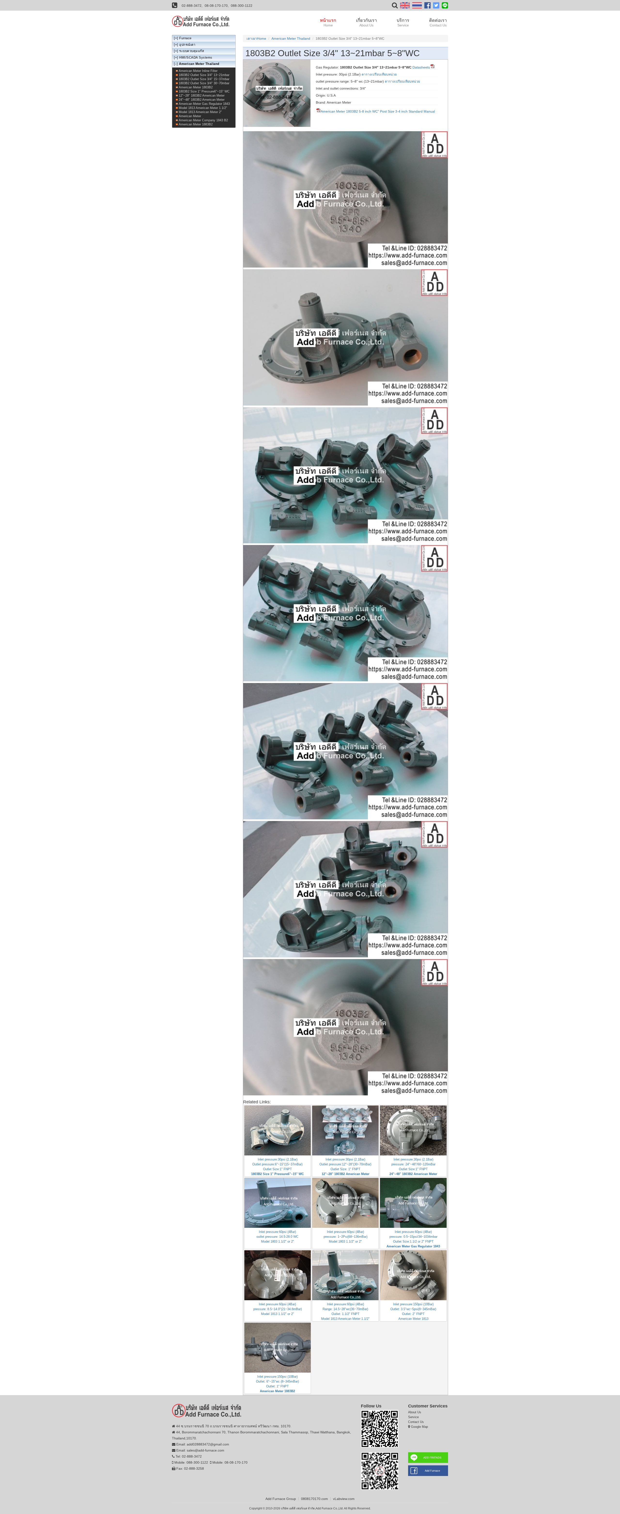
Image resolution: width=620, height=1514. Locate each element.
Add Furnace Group (280, 1499)
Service (413, 1417)
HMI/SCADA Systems (195, 57)
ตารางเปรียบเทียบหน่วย (379, 74)
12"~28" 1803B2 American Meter (202, 95)
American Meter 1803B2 (196, 87)
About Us (414, 1412)
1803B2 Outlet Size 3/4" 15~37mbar (204, 79)
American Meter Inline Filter (198, 71)
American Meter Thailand (290, 38)
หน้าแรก (328, 22)
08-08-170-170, (217, 6)
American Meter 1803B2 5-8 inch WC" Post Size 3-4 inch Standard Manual (378, 111)
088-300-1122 (241, 6)
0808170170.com (314, 1499)
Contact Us (416, 1422)
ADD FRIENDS (432, 1457)
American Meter (190, 116)
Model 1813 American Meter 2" (200, 112)
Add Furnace (432, 1470)
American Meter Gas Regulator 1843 (204, 104)
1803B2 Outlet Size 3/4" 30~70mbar (204, 83)
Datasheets (420, 67)
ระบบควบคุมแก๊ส (191, 51)
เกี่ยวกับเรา (366, 22)
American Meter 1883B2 (196, 124)
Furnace (185, 38)
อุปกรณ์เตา (187, 44)
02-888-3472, (192, 6)
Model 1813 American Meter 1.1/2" (203, 108)
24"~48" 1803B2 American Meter (202, 99)
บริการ (403, 22)
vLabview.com (344, 1499)
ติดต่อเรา (438, 22)
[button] (395, 6)
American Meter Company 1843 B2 (203, 120)
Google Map (419, 1427)
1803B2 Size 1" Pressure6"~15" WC (204, 91)
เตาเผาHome (256, 38)
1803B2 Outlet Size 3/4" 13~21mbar (204, 75)
